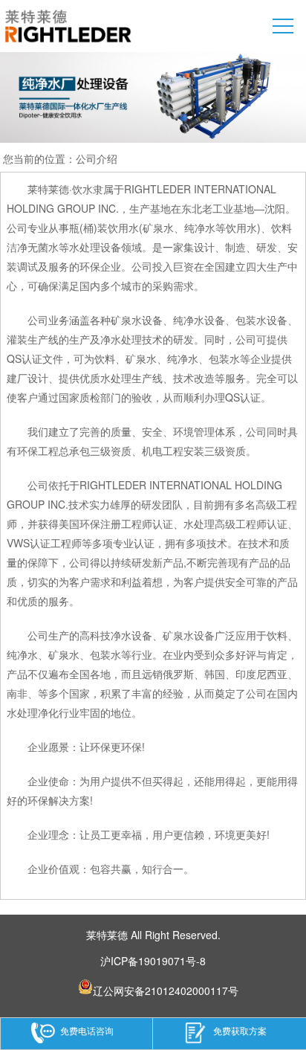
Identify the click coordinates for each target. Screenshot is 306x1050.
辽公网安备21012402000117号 (165, 988)
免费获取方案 (240, 1030)
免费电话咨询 (87, 1030)
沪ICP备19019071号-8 (153, 960)
